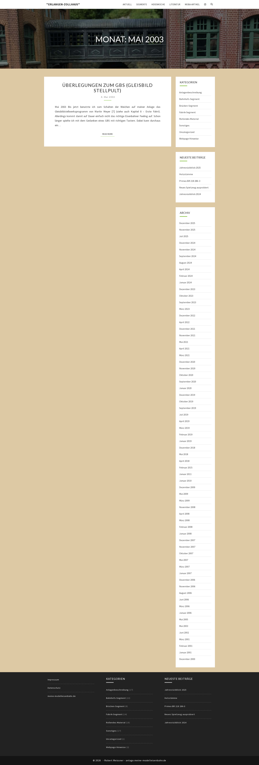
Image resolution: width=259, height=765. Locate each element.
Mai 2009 (183, 493)
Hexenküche (158, 4)
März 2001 (184, 639)
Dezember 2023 (187, 289)
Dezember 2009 (187, 487)
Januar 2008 (185, 533)
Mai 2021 (183, 341)
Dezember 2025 (187, 223)
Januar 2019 (185, 441)
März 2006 (184, 606)
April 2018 (184, 460)
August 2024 (185, 262)
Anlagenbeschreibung (190, 92)
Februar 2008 (185, 526)
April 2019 (184, 421)
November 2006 (187, 586)
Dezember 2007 (187, 540)
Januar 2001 (185, 652)
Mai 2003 (183, 625)
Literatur (174, 4)
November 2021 (187, 335)
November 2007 (187, 546)
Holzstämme (186, 174)
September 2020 (187, 381)
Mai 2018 (183, 454)
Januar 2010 (185, 480)
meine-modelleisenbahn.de (62, 696)
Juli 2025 (183, 236)
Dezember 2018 (187, 447)
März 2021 (184, 355)
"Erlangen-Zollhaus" (63, 4)
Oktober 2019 (186, 401)
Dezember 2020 (187, 361)
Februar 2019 (185, 434)
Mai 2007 (183, 559)
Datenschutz (54, 688)
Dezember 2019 (187, 394)
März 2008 (184, 520)
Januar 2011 (185, 474)
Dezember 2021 (187, 328)
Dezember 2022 (187, 315)
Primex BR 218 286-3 (189, 180)
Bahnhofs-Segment (189, 98)
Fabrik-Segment (187, 112)
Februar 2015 (185, 467)
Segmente (141, 4)
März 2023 (184, 308)
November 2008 (187, 507)
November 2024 (187, 249)
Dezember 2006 (187, 579)
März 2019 (184, 427)
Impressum (53, 679)
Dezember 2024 (187, 242)
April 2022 (184, 322)
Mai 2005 (183, 619)
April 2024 (184, 269)
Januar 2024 (185, 282)
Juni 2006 (184, 599)
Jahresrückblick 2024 (190, 194)
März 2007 (184, 566)
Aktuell (127, 4)
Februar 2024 (185, 275)
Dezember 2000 (187, 659)
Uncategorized (186, 132)
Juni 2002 (184, 632)
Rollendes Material (189, 118)
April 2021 (184, 348)
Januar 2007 (185, 573)
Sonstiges (184, 125)
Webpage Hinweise (189, 138)
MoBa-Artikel (192, 4)
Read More (108, 133)
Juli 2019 (183, 414)
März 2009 (184, 500)
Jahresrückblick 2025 (190, 167)
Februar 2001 (185, 645)
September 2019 (187, 407)
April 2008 (184, 513)
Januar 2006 (185, 612)
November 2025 (187, 229)
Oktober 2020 (186, 374)
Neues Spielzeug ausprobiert (194, 187)
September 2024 (187, 256)
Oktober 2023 (186, 295)
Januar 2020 (185, 388)
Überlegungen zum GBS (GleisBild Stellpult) (107, 87)
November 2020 (187, 368)
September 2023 (187, 302)
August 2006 (185, 592)
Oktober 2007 (186, 553)
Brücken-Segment (188, 105)
